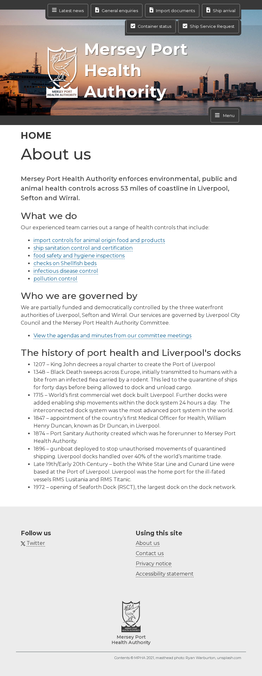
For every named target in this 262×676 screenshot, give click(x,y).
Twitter (36, 543)
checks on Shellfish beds (65, 263)
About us (147, 543)
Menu (228, 115)
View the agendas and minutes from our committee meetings (112, 336)
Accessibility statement (165, 574)
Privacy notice (154, 564)
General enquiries (120, 10)
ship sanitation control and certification (83, 248)
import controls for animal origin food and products (99, 240)
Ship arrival (224, 10)
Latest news (71, 10)
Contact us (150, 553)
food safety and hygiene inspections (79, 256)
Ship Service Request (212, 26)
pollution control (55, 279)
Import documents (175, 10)
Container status (154, 26)
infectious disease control (66, 271)
